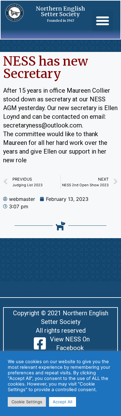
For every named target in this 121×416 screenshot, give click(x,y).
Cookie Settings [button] (26, 401)
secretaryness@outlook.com (42, 125)
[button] (102, 20)
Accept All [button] (62, 401)
